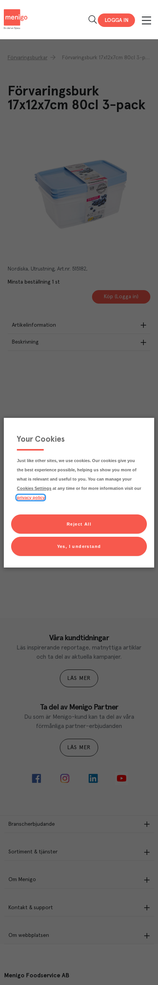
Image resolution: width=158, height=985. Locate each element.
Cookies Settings (34, 488)
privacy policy (30, 497)
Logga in (116, 20)
